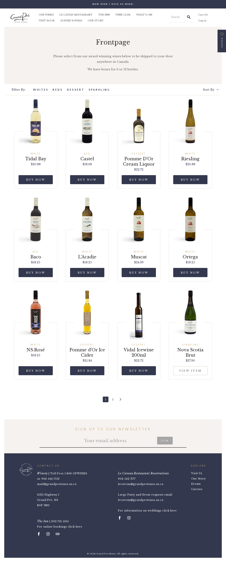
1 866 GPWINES (76, 473)
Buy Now (35, 179)
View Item (190, 370)
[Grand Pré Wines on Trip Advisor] (57, 534)
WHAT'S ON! (144, 14)
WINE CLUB (122, 14)
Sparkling (99, 89)
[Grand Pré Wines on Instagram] (48, 534)
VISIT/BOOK (47, 20)
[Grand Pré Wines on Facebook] (39, 534)
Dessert (75, 89)
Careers (197, 489)
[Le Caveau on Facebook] (119, 518)
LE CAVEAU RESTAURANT (76, 14)
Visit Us (196, 473)
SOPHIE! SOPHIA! (71, 20)
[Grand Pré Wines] (20, 17)
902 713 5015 (60, 521)
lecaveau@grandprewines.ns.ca (140, 484)
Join (165, 440)
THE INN (104, 14)
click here (75, 526)
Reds (58, 89)
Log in (202, 20)
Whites (40, 89)
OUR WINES (46, 14)
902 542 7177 (127, 478)
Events (196, 483)
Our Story (198, 478)
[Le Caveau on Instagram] (129, 518)
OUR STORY (95, 20)
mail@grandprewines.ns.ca (56, 484)
